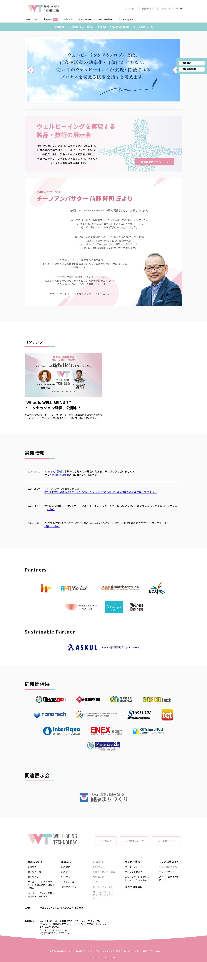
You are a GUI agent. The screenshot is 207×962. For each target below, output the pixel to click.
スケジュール (67, 881)
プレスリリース (166, 872)
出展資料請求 (189, 69)
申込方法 (65, 876)
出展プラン (66, 872)
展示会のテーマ (35, 876)
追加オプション (69, 886)
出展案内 (50, 19)
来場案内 (68, 19)
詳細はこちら (52, 526)
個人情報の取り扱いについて (60, 951)
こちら (51, 509)
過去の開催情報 (104, 19)
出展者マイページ (168, 841)
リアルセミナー (132, 867)
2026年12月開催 (59, 475)
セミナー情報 (85, 19)
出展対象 (65, 867)
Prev (31, 70)
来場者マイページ (136, 841)
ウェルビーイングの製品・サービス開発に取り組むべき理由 (41, 885)
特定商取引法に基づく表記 (88, 951)
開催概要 (32, 867)
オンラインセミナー (135, 872)
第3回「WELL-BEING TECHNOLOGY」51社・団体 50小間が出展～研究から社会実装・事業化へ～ (100, 492)
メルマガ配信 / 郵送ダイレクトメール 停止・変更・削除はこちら (131, 951)
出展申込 (186, 63)
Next (176, 70)
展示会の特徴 (34, 872)
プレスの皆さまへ (127, 19)
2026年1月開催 (53, 471)
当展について (31, 19)
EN (181, 8)
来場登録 (108, 841)
